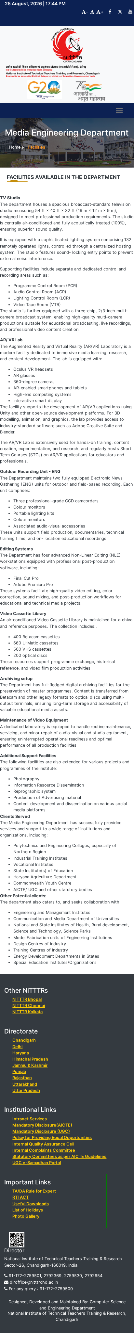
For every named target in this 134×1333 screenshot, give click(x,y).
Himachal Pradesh (30, 1059)
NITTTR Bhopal (27, 999)
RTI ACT (20, 1197)
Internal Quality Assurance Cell (43, 1144)
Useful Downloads (30, 1203)
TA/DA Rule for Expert (34, 1191)
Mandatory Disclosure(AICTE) (42, 1125)
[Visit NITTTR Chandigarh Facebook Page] (110, 11)
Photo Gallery (25, 1216)
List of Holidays (27, 1210)
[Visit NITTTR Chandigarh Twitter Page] (120, 11)
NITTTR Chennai (28, 1005)
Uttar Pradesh (26, 1090)
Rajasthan (22, 1077)
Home (14, 147)
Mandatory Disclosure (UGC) (41, 1131)
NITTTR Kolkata (27, 1011)
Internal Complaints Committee (43, 1150)
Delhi (17, 1046)
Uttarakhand (24, 1084)
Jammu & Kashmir (29, 1065)
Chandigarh (24, 1040)
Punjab (19, 1071)
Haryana (20, 1052)
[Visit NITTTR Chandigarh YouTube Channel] (130, 11)
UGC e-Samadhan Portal (36, 1162)
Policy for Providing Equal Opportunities (52, 1137)
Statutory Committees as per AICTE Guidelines (59, 1156)
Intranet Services (29, 1118)
